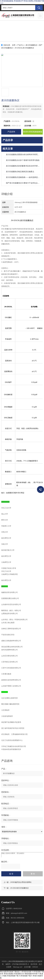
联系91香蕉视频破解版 (32, 132)
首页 (13, 45)
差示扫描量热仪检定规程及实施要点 (20, 172)
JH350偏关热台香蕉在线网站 (20, 882)
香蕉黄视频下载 (13, 976)
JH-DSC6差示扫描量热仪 (19, 888)
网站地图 (3, 971)
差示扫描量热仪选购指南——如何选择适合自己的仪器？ (23, 177)
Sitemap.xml (17, 967)
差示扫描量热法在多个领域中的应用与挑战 (22, 160)
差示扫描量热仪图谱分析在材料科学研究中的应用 (23, 154)
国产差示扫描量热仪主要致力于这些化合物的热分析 (23, 183)
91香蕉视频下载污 (25, 976)
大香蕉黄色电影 (26, 971)
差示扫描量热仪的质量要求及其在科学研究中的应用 (23, 166)
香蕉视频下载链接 (13, 971)
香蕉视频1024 (19, 974)
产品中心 (20, 45)
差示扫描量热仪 (31, 45)
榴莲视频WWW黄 (31, 974)
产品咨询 (11, 132)
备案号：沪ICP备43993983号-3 (17, 964)
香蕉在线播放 (9, 974)
